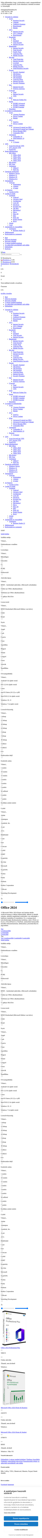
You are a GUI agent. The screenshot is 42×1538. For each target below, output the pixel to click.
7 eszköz (3, 799)
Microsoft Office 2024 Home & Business (14, 1408)
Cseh (2, 633)
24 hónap (4, 728)
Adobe (3, 815)
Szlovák (3, 664)
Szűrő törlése (5, 534)
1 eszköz (3, 768)
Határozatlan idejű (7, 755)
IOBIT (3, 854)
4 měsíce (3, 744)
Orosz (3, 660)
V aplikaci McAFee (7, 596)
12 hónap (4, 720)
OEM (2, 613)
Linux (3, 688)
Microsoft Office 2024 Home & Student (14, 1432)
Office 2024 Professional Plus (10, 1348)
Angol (3, 629)
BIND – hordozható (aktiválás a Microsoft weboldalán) (18, 585)
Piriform (3, 881)
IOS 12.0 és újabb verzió (9, 684)
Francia (3, 637)
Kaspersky (4, 858)
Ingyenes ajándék (10, 241)
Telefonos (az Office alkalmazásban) (12, 593)
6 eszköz (3, 795)
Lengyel (3, 656)
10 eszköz (4, 772)
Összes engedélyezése (21, 1518)
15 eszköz (4, 776)
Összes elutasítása (21, 1524)
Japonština (4, 645)
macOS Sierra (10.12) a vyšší (10, 692)
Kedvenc (8, 249)
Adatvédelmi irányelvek (15, 1461)
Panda (3, 877)
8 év (2, 751)
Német (3, 653)
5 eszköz (3, 787)
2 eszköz (3, 779)
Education (4, 561)
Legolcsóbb (4, 934)
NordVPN (4, 870)
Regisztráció (5, 264)
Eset (2, 842)
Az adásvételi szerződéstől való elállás (17, 245)
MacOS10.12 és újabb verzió (10, 696)
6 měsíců (4, 747)
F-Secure (4, 846)
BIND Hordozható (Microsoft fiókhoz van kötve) (17, 609)
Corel (2, 839)
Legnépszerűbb (6, 931)
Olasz (2, 641)
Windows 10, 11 (6, 700)
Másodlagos (5, 557)
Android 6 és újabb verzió (9, 681)
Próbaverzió (5, 572)
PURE (3, 568)
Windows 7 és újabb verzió (9, 704)
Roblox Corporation (7, 885)
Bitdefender (4, 835)
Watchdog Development (8, 893)
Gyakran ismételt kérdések (13, 243)
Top (2, 929)
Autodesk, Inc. (5, 823)
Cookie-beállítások (21, 1530)
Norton (3, 874)
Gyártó (3, 850)
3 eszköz (3, 783)
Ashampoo (4, 819)
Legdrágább (5, 933)
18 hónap (4, 724)
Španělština (4, 668)
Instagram (11, 1484)
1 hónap (3, 716)
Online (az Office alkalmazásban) (11, 589)
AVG (2, 831)
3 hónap (3, 732)
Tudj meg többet (9, 1512)
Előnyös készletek (11, 239)
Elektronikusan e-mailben (9, 544)
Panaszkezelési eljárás (30, 1461)
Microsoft (4, 866)
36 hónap (4, 740)
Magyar (3, 649)
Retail (3, 617)
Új (1, 565)
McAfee (3, 862)
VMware (4, 889)
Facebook (4, 1484)
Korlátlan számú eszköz (8, 803)
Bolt (6, 238)
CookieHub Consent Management (24, 1535)
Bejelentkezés (14, 264)
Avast (2, 827)
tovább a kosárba (6, 293)
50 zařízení (4, 791)
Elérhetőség (8, 247)
